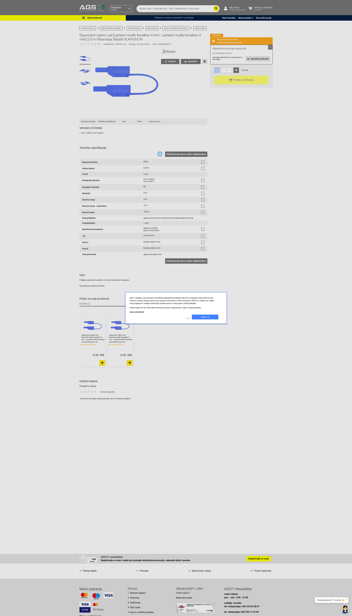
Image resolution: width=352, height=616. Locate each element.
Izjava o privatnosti (137, 312)
